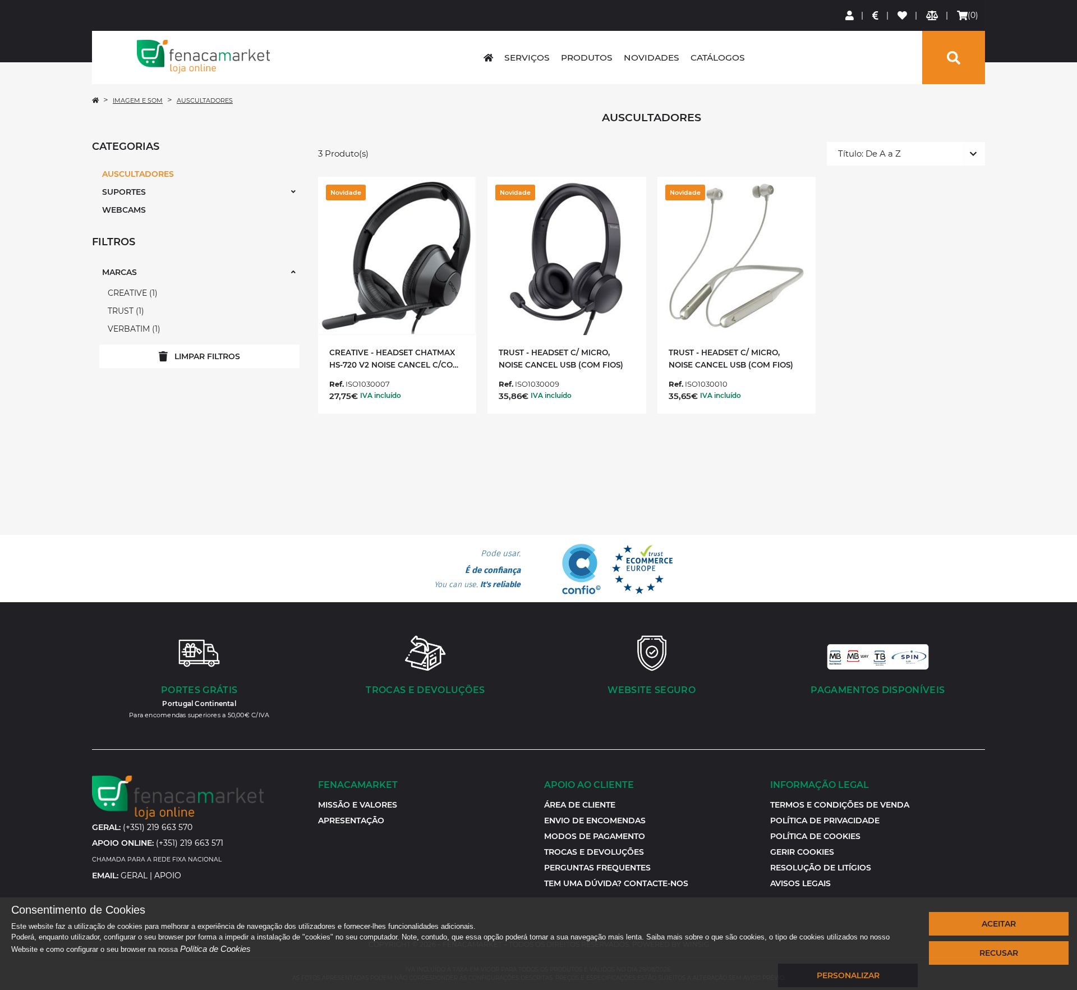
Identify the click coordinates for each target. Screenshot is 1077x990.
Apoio (167, 875)
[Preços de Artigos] (876, 15)
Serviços (527, 57)
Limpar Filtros (207, 356)
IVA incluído (380, 395)
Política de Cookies (215, 949)
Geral (134, 875)
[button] (802, 852)
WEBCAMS (124, 210)
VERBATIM (133, 329)
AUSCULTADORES (205, 100)
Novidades (651, 57)
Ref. (336, 383)
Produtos (587, 57)
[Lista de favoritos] (903, 15)
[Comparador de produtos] (932, 15)
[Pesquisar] (953, 57)
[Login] (850, 15)
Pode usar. (477, 569)
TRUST (124, 311)
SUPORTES (124, 192)
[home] (488, 57)
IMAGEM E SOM (138, 100)
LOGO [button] (203, 57)
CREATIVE (131, 293)
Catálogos (718, 57)
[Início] (95, 100)
